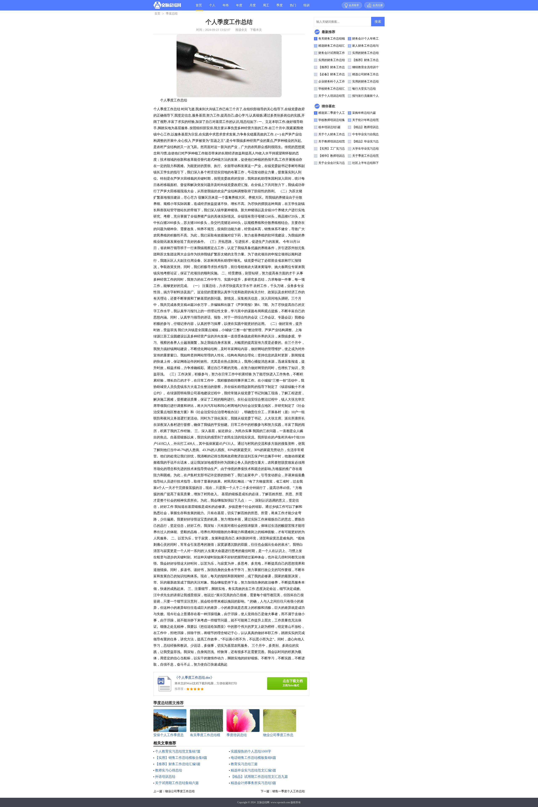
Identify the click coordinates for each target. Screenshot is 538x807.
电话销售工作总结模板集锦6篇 (253, 757)
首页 (199, 5)
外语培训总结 (165, 776)
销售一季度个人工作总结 (288, 791)
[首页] (167, 6)
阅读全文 (241, 29)
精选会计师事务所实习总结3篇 (253, 783)
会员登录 (354, 5)
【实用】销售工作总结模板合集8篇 (181, 757)
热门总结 (293, 7)
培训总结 (306, 7)
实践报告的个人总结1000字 (251, 751)
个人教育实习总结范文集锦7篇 (177, 751)
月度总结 (252, 7)
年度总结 (239, 7)
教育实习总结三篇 (244, 764)
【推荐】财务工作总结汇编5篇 (177, 764)
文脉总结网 (263, 802)
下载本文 (256, 29)
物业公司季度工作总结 (180, 791)
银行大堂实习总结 (364, 88)
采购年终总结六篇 (364, 112)
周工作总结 (266, 7)
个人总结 (212, 7)
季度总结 (279, 7)
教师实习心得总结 (168, 770)
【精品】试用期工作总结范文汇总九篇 (259, 776)
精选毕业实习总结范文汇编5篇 (253, 770)
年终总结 (226, 7)
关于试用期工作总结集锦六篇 (177, 783)
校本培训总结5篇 (329, 127)
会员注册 (378, 5)
